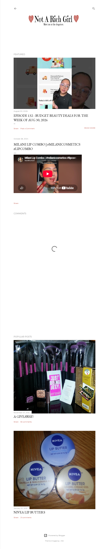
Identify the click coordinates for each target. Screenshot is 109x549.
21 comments (25, 517)
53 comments (26, 422)
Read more (89, 128)
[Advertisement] (54, 308)
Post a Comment (27, 128)
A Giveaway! (23, 416)
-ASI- (62, 541)
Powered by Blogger (56, 535)
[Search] (93, 8)
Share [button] (16, 128)
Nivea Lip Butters (29, 512)
